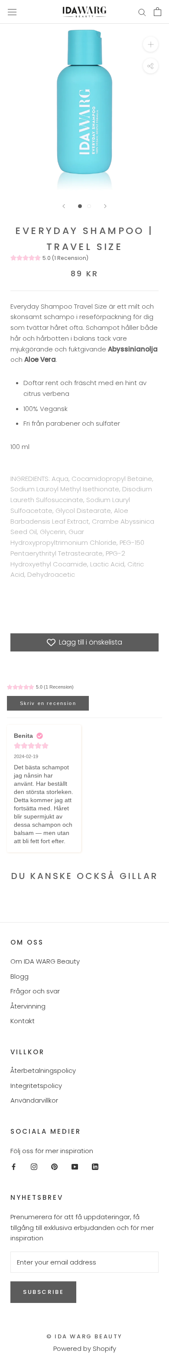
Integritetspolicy (36, 1085)
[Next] (105, 206)
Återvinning (28, 1006)
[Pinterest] (54, 1166)
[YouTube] (75, 1166)
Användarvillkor (34, 1100)
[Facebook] (13, 1166)
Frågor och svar (35, 991)
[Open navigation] (12, 11)
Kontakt (22, 1020)
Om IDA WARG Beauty (45, 961)
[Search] (142, 12)
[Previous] (63, 206)
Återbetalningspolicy (43, 1070)
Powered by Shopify (84, 1348)
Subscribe (43, 1292)
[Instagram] (34, 1166)
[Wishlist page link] (121, 11)
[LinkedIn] (95, 1166)
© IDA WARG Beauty (84, 1336)
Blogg (19, 976)
